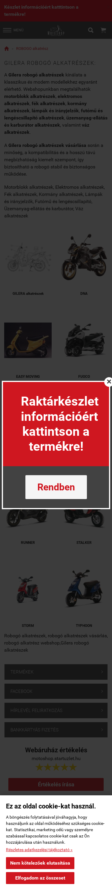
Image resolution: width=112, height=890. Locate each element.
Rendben (56, 487)
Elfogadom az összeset (40, 878)
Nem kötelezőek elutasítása (40, 863)
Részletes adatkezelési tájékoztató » (39, 849)
